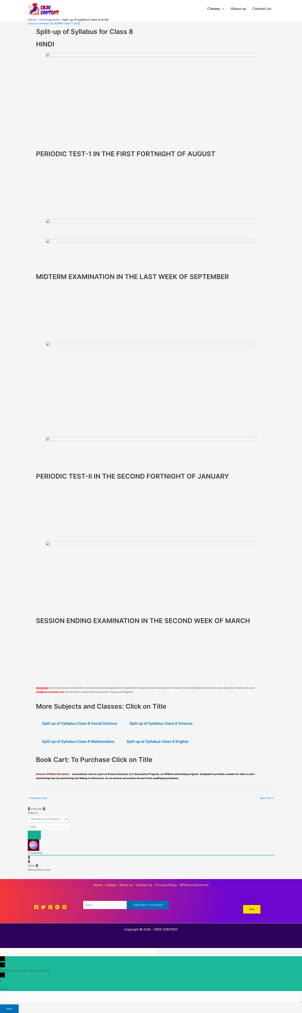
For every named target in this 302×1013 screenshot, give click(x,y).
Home (97, 885)
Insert (9, 1008)
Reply (4, 988)
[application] (222, 9)
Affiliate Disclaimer (194, 885)
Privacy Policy (165, 885)
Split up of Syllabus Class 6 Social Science (79, 723)
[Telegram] (57, 907)
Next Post (267, 798)
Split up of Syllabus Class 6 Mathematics (78, 741)
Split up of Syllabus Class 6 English (158, 741)
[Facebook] (36, 907)
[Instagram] (50, 907)
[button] (252, 909)
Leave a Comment (38, 23)
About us (126, 885)
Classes (110, 885)
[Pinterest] (64, 907)
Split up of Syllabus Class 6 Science (161, 723)
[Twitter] (43, 907)
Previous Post (37, 798)
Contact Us (144, 885)
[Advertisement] (111, 188)
